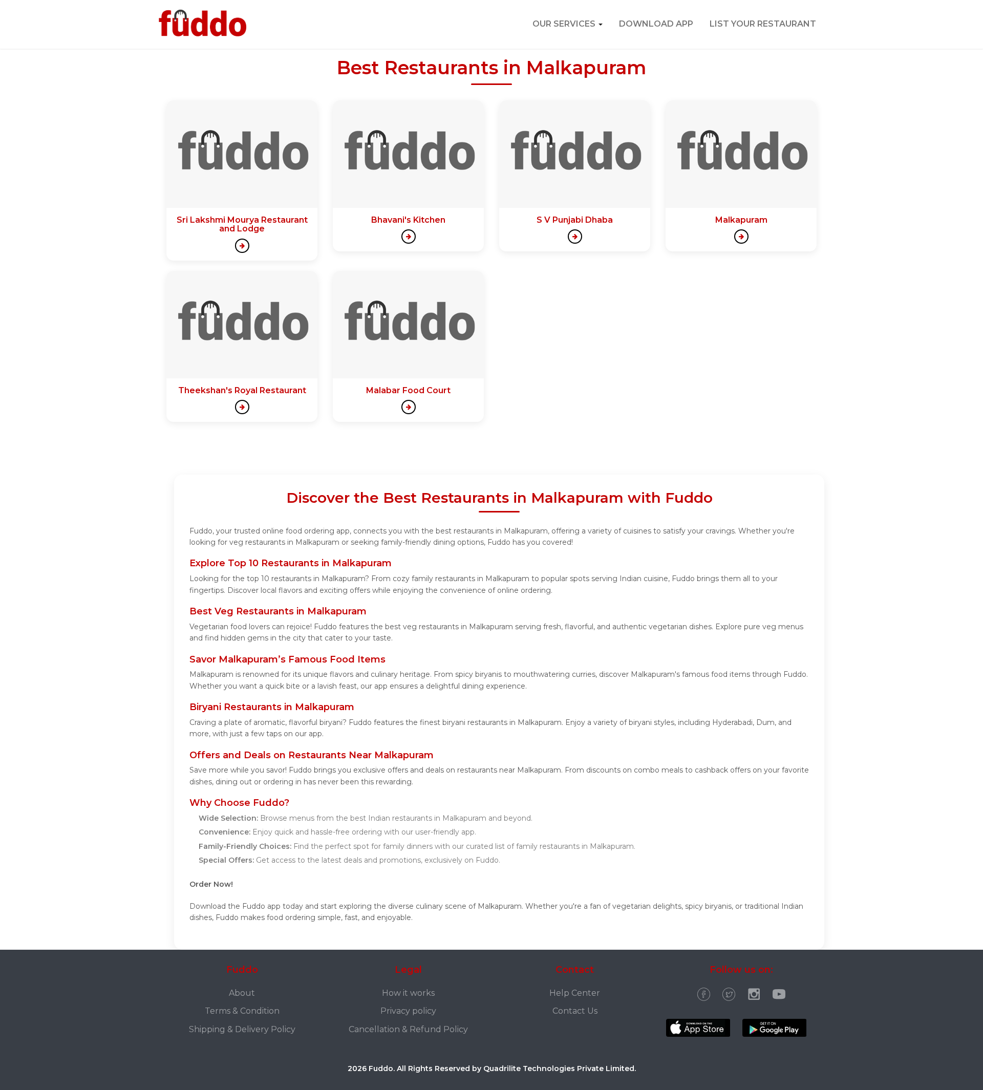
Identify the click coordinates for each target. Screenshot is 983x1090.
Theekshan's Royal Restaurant (242, 390)
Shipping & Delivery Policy (242, 1029)
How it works (408, 993)
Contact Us (574, 1011)
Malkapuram (741, 220)
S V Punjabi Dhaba (575, 220)
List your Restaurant (763, 24)
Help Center (574, 993)
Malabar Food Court (408, 390)
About (242, 993)
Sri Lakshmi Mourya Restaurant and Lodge (242, 224)
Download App (656, 24)
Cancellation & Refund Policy (408, 1029)
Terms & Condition (242, 1011)
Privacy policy (408, 1011)
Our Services (564, 24)
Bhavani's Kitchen (408, 220)
